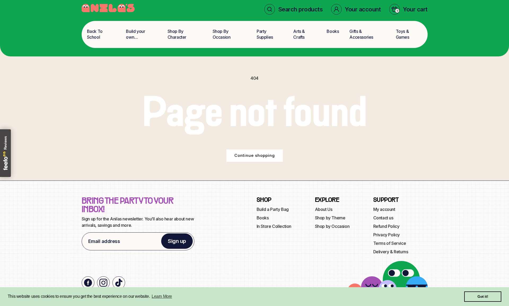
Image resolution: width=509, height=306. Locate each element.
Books (333, 31)
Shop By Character (177, 34)
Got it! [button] (482, 296)
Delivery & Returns (390, 251)
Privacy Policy (386, 234)
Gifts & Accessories (361, 34)
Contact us (383, 217)
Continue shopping (254, 155)
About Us (323, 209)
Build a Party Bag (273, 209)
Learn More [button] (162, 296)
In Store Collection (274, 226)
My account (384, 209)
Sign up (177, 241)
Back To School (95, 34)
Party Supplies (265, 34)
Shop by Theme (330, 217)
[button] (293, 9)
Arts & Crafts (299, 34)
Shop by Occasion (332, 226)
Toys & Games (402, 34)
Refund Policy (386, 226)
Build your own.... (135, 34)
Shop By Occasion (222, 34)
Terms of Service (389, 243)
